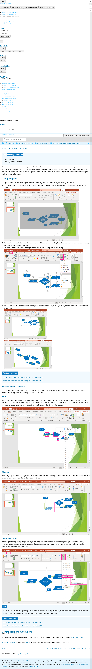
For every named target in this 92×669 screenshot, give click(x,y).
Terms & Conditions (74, 664)
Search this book (5, 30)
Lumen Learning (42, 143)
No (28, 653)
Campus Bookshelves (24, 143)
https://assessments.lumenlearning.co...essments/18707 (23, 381)
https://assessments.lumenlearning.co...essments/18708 (23, 622)
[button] (6, 109)
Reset (2, 48)
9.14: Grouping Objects (8, 642)
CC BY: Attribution (77, 637)
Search (4, 139)
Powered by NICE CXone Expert (27, 661)
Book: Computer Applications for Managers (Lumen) (68, 143)
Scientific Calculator (9, 96)
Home (10, 143)
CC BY (28, 642)
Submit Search (5, 36)
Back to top (5, 648)
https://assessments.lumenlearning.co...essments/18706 (23, 377)
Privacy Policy (64, 664)
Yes (21, 653)
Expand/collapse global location (89, 143)
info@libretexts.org (33, 666)
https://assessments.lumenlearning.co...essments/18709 (23, 626)
